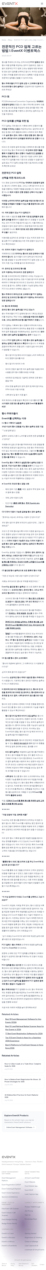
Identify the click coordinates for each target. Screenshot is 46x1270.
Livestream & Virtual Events (34, 1250)
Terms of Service (4, 1264)
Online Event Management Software (19, 1127)
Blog (10, 40)
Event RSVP (29, 1190)
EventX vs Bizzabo (8, 1237)
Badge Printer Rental (9, 1223)
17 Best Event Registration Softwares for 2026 (24, 1033)
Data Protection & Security (23, 1264)
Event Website (30, 1182)
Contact (42, 1264)
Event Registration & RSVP (11, 1185)
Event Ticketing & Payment (11, 1189)
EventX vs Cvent (8, 1233)
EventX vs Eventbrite (9, 1246)
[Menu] (42, 3)
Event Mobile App (31, 1186)
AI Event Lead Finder (32, 1178)
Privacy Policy (13, 1264)
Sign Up (27, 1215)
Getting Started (30, 1233)
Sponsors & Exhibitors (10, 1197)
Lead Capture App (31, 1194)
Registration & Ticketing (33, 1237)
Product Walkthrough (32, 1207)
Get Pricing (29, 1211)
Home (4, 40)
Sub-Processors (34, 1264)
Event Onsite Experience (10, 1193)
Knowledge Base (31, 1219)
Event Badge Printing (9, 1219)
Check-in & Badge (31, 1241)
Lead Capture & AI (31, 1246)
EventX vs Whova (8, 1241)
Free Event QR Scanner (10, 1209)
